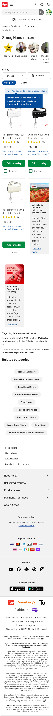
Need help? (10, 475)
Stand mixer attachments (17, 464)
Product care (12, 490)
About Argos (11, 504)
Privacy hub (26, 617)
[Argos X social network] (26, 569)
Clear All (25, 82)
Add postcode (18, 90)
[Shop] (11, 4)
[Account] (35, 4)
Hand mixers (11, 453)
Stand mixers (11, 458)
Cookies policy (16, 621)
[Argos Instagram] (42, 569)
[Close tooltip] (39, 97)
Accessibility (12, 617)
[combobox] (20, 12)
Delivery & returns (15, 482)
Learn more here (27, 525)
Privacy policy (41, 617)
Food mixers (11, 447)
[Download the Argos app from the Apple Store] (17, 590)
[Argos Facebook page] (18, 569)
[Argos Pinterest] (34, 569)
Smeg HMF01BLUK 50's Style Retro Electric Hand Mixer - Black (38, 136)
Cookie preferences (35, 621)
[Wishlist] (42, 4)
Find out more (36, 250)
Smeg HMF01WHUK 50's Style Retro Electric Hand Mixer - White (13, 136)
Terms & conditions (27, 625)
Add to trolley (14, 163)
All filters (40, 75)
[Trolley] (48, 4)
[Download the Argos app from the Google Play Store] (35, 590)
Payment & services (16, 497)
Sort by (5, 69)
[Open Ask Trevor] (49, 12)
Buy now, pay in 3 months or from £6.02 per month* (13, 152)
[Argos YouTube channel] (10, 569)
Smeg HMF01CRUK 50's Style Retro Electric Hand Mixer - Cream (13, 211)
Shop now (12, 324)
